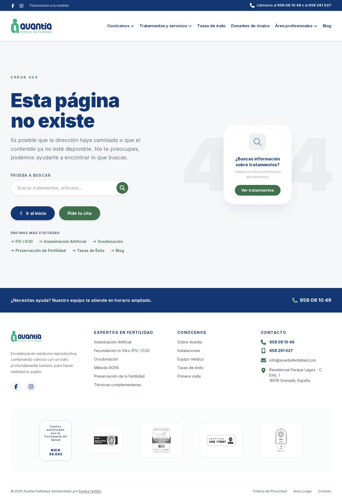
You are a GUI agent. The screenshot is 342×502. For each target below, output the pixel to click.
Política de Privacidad (270, 491)
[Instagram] (21, 5)
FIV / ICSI (24, 241)
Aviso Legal (302, 491)
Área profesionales (293, 25)
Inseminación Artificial (65, 241)
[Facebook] (13, 5)
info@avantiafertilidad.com (292, 360)
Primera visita (189, 376)
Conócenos (118, 25)
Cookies (324, 491)
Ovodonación (110, 241)
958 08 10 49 (289, 5)
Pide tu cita (80, 213)
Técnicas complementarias (117, 384)
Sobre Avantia (189, 342)
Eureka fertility (90, 491)
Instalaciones (188, 350)
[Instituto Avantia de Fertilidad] (31, 25)
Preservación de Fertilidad (40, 250)
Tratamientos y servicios (163, 25)
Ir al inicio (36, 213)
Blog (327, 25)
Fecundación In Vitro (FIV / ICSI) (122, 350)
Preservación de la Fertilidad (119, 376)
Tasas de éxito (211, 25)
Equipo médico (190, 359)
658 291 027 (320, 5)
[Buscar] (122, 188)
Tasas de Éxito (90, 250)
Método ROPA (106, 367)
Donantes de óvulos (250, 25)
